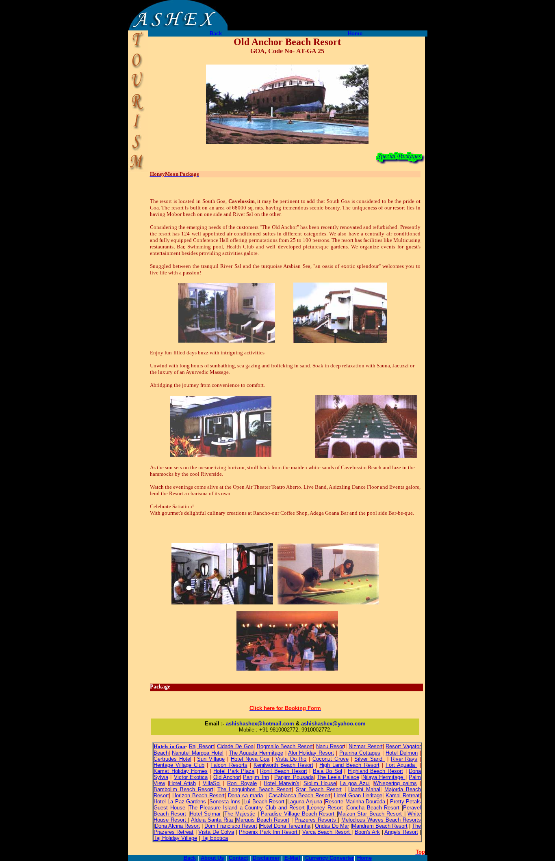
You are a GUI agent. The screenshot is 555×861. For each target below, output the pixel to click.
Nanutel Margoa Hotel (197, 753)
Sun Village (211, 759)
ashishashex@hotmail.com (260, 724)
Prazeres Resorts (316, 820)
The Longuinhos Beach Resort (254, 789)
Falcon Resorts (228, 765)
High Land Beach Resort (349, 765)
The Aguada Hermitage (256, 753)
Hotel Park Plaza (233, 771)
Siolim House (320, 783)
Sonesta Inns (225, 801)
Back (216, 33)
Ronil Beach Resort (283, 771)
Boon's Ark (367, 832)
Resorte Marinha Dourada (355, 801)
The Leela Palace (338, 777)
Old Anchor (226, 777)
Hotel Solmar (205, 814)
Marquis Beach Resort (262, 820)
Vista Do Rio (291, 759)
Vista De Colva (216, 832)
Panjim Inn (256, 777)
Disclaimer (266, 858)
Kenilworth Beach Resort (283, 765)
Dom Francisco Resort (230, 826)
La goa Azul (355, 783)
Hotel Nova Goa (250, 759)
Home (355, 33)
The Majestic (239, 814)
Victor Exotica (191, 777)
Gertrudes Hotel (172, 759)
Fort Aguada (401, 765)
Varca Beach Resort (326, 832)
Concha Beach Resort (373, 808)
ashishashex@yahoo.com (333, 724)
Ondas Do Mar (332, 826)
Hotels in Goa (169, 746)
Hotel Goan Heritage (358, 795)
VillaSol (212, 783)
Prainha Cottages (359, 753)
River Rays (404, 759)
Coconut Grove (330, 759)
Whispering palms (395, 783)
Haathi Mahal (364, 789)
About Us (212, 858)
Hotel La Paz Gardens (180, 801)
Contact (238, 858)
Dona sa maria (245, 795)
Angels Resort (401, 832)
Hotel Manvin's (281, 783)
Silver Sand (369, 759)
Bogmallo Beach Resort (285, 746)
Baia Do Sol (327, 771)
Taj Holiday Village (175, 838)
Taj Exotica (215, 838)
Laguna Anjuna (304, 801)
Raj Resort (201, 746)
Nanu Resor (330, 746)
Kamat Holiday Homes (181, 771)
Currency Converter (329, 858)
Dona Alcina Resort (177, 826)
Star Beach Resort (319, 789)
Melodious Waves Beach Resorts (381, 820)
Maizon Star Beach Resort (371, 814)
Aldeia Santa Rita (213, 820)
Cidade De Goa (235, 746)
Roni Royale (242, 783)
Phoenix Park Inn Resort (269, 832)
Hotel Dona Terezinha (285, 826)
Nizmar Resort (366, 746)
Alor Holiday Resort (311, 753)
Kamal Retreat (403, 795)
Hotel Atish (182, 783)
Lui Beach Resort (264, 801)
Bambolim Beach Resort (183, 789)
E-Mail (292, 858)
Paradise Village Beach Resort (299, 814)
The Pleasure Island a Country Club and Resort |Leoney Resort (266, 808)
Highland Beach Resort (375, 771)
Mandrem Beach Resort (380, 826)
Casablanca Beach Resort (300, 795)
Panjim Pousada (293, 777)
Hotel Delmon (402, 753)
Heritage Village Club (179, 765)
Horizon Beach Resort (198, 795)
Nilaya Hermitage (383, 777)
